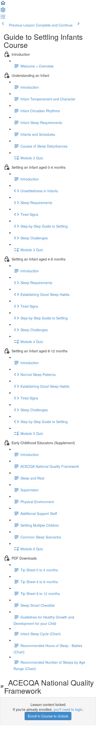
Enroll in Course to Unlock (48, 716)
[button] (3, 4)
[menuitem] (3, 11)
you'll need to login (67, 709)
